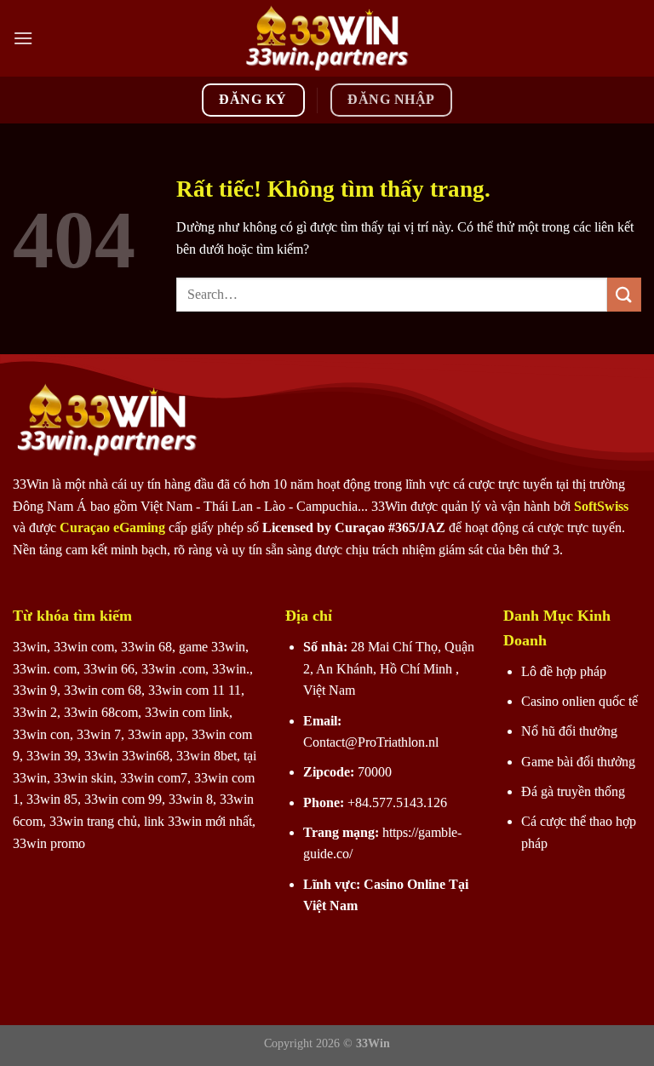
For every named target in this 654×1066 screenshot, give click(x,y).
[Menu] (23, 38)
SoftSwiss (601, 506)
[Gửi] (624, 294)
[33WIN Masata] (327, 38)
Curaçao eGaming (114, 527)
